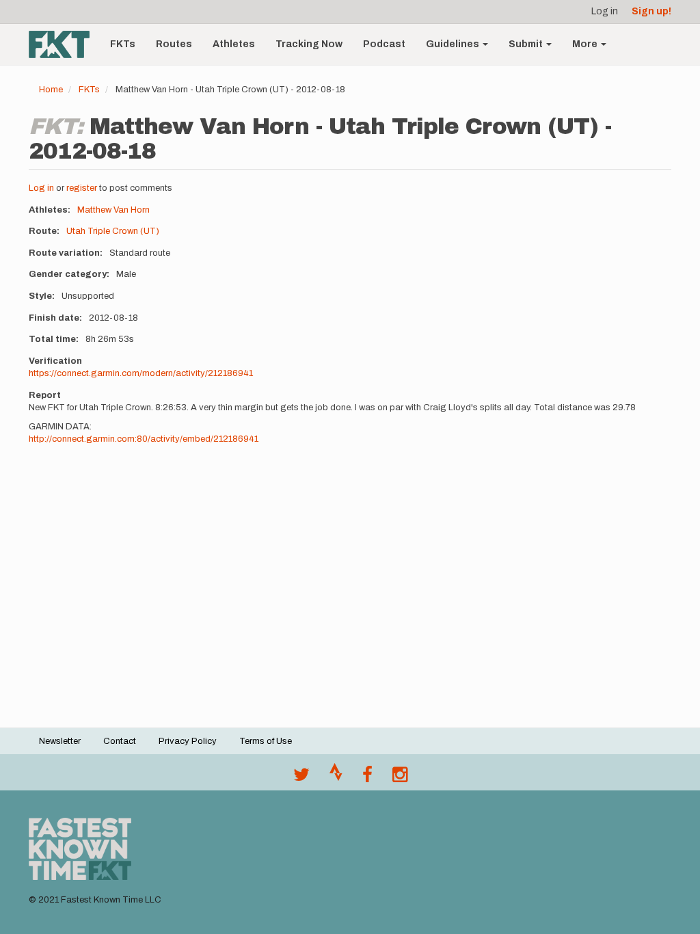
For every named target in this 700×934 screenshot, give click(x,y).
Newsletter (60, 741)
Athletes (234, 44)
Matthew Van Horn (113, 210)
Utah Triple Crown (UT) (112, 231)
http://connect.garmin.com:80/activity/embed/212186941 (143, 439)
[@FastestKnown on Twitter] (301, 778)
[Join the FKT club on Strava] (335, 778)
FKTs (122, 44)
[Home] (64, 44)
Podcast (384, 44)
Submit (527, 44)
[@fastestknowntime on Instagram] (399, 778)
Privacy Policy (188, 741)
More (586, 44)
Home (51, 89)
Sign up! (651, 11)
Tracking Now (308, 44)
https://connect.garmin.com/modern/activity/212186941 (141, 373)
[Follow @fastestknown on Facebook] (367, 778)
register (81, 188)
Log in (604, 11)
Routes (174, 44)
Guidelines (453, 44)
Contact (119, 741)
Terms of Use (265, 741)
